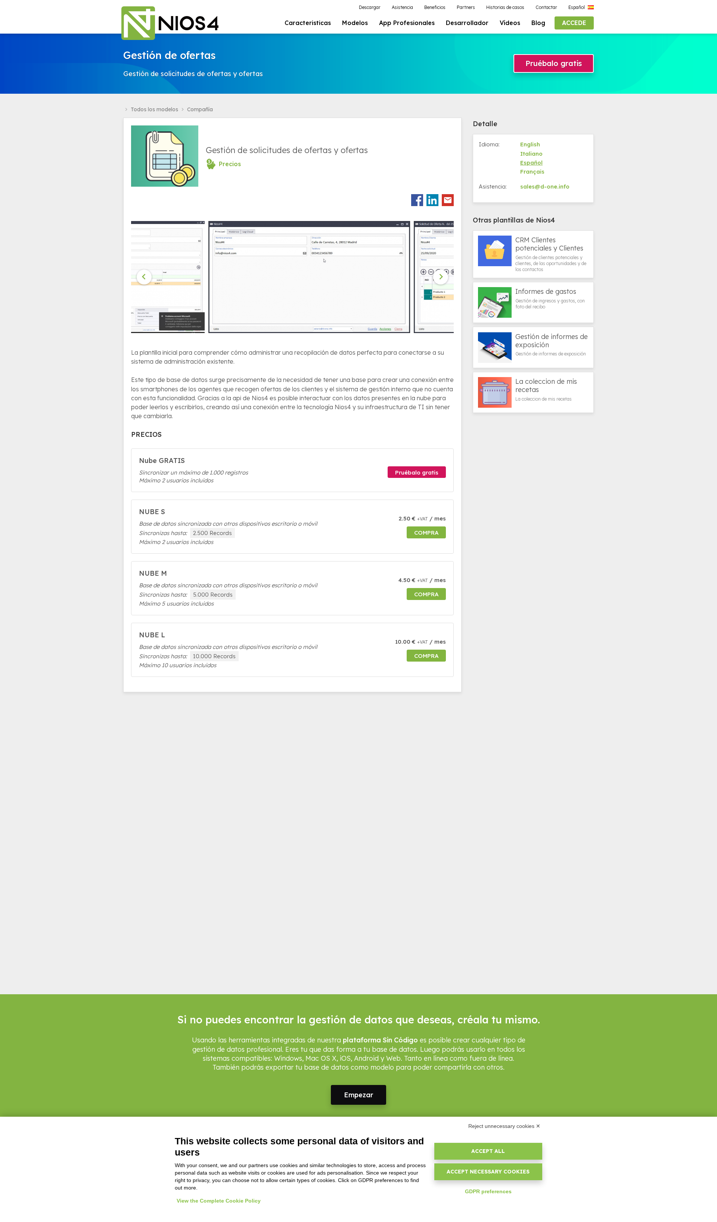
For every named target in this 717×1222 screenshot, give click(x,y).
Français (532, 171)
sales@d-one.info (544, 186)
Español (531, 162)
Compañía (200, 109)
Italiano (531, 153)
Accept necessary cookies (488, 1171)
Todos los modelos (154, 109)
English (530, 144)
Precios (230, 164)
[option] (233, 277)
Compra (426, 532)
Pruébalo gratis (553, 63)
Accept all (488, 1151)
